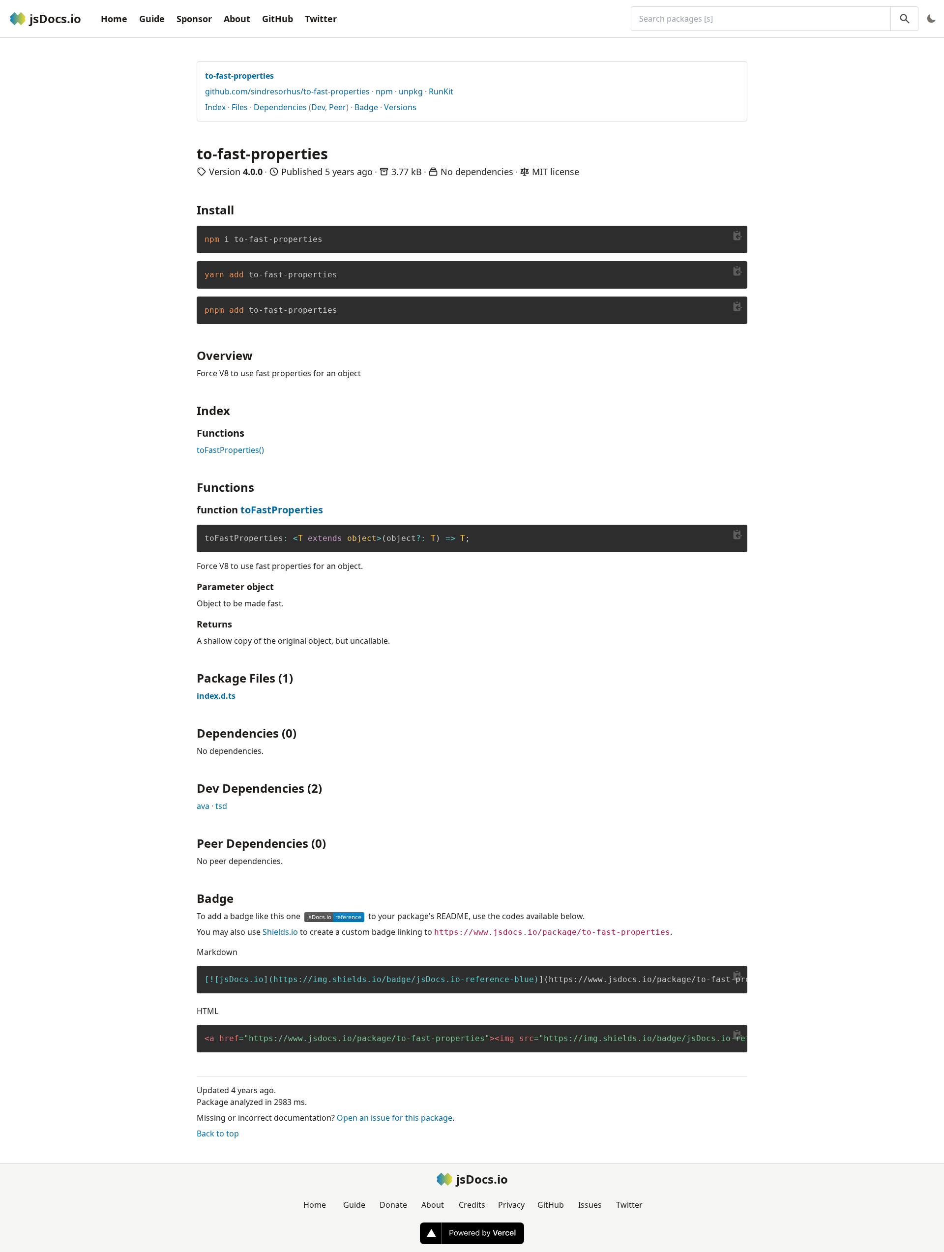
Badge (366, 107)
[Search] (904, 18)
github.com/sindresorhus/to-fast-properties (287, 91)
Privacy (511, 1204)
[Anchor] (240, 209)
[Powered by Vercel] (472, 1233)
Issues (590, 1204)
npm (384, 91)
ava (203, 806)
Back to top (218, 1133)
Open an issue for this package (394, 1117)
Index (215, 107)
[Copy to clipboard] (737, 235)
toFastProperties (281, 509)
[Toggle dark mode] (931, 19)
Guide (152, 19)
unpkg (411, 91)
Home (114, 19)
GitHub (277, 19)
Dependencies (280, 107)
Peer (337, 107)
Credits (472, 1204)
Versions (400, 107)
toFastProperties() (230, 450)
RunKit (441, 91)
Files (240, 107)
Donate (393, 1204)
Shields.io (280, 931)
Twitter (321, 19)
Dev (318, 107)
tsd (221, 806)
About (237, 19)
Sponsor (194, 19)
